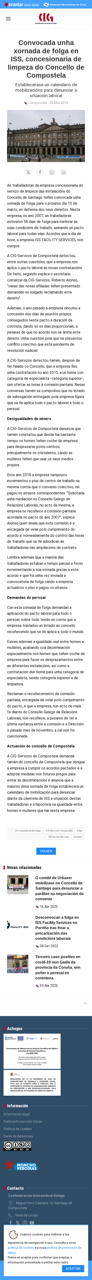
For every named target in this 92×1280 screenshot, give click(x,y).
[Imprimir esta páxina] (63, 172)
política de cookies (21, 1247)
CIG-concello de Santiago (28, 830)
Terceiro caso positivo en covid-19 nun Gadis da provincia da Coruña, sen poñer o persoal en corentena (57, 967)
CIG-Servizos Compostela (59, 830)
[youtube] (31, 1222)
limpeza (78, 837)
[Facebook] (10, 1222)
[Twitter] (17, 1222)
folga (79, 830)
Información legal (17, 1114)
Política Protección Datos (23, 1121)
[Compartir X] (28, 172)
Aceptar (73, 1269)
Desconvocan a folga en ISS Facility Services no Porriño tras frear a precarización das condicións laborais (57, 928)
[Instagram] (24, 1222)
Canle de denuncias (18, 1136)
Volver (46, 851)
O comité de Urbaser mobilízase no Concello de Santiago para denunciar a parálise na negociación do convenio (59, 888)
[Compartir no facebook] (40, 172)
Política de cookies (18, 1129)
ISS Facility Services (58, 837)
